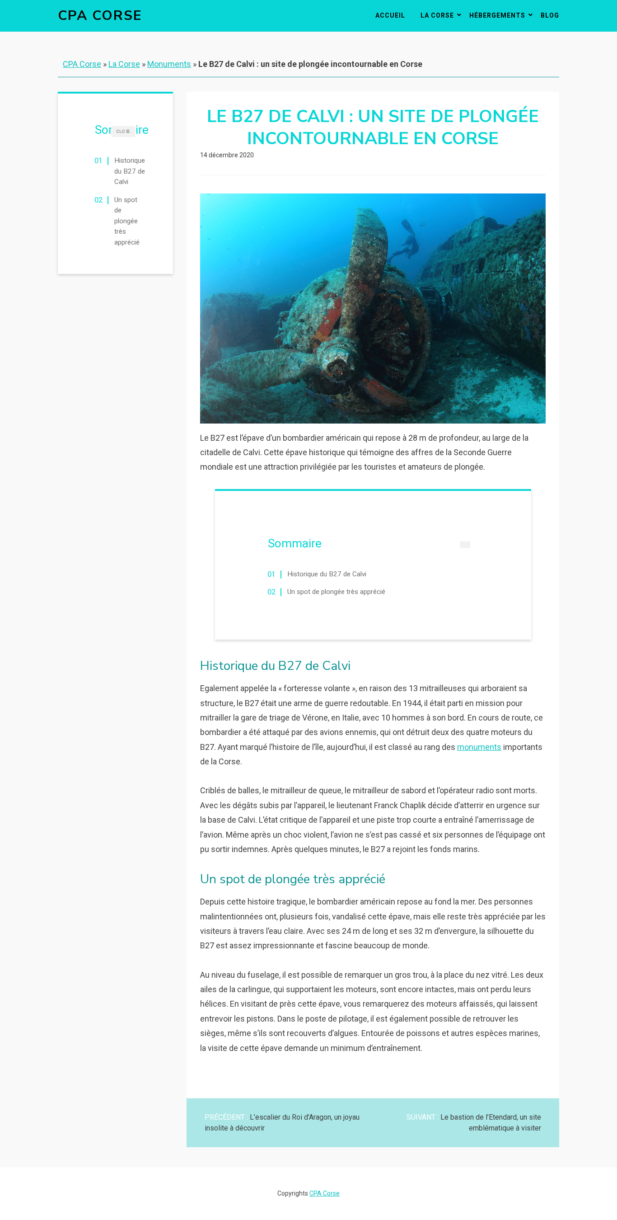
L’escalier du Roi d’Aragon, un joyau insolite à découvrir (282, 1122)
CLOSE (123, 131)
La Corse (437, 15)
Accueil (390, 15)
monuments (479, 747)
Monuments (169, 64)
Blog (550, 15)
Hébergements (497, 15)
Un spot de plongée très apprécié (127, 221)
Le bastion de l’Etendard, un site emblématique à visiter (474, 1122)
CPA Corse (100, 15)
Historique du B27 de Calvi (129, 171)
